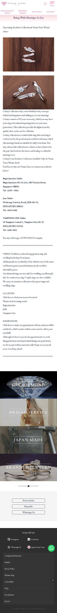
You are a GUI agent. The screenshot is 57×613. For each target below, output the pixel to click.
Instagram (15, 539)
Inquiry (7, 562)
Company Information (13, 555)
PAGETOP (53, 580)
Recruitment (9, 594)
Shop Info (28, 506)
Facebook (34, 539)
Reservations (28, 500)
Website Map (9, 575)
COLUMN (9, 582)
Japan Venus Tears (38, 547)
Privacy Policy (10, 568)
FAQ (6, 588)
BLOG (7, 601)
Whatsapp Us (16, 547)
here (10, 297)
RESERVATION (10, 321)
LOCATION (8, 293)
